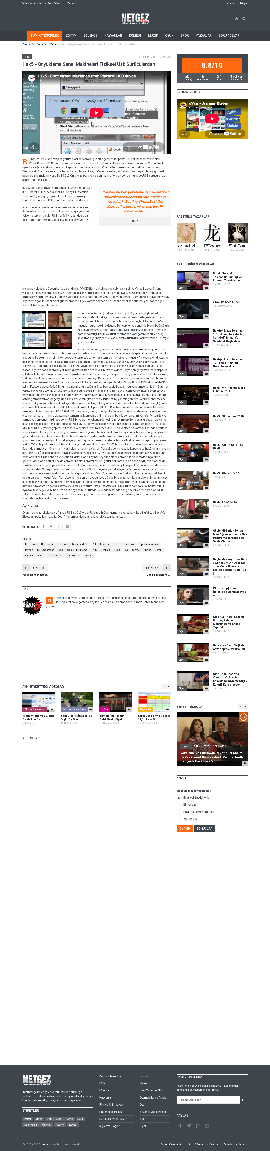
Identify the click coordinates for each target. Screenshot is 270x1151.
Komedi (144, 1076)
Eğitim (103, 1083)
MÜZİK (153, 35)
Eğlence (104, 1090)
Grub (94, 549)
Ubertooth (31, 544)
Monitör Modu (80, 544)
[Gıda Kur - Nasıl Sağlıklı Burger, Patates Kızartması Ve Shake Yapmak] (206, 631)
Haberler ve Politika (111, 1111)
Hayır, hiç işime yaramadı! (199, 811)
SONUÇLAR (204, 828)
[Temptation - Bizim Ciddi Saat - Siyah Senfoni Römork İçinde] (115, 702)
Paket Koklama (101, 544)
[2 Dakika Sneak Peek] (206, 316)
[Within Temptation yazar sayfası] (238, 233)
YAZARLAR (203, 35)
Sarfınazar (129, 544)
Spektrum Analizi (149, 544)
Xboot (147, 549)
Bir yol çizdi (190, 804)
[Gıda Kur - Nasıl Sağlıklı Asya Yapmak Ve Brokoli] (206, 659)
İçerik (69, 1118)
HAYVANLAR (113, 35)
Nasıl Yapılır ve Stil (151, 1090)
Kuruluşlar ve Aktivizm (113, 1118)
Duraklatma (73, 555)
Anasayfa (28, 44)
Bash (40, 555)
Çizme (136, 549)
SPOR (185, 35)
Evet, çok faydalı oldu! (196, 797)
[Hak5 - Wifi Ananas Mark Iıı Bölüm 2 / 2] (206, 402)
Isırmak (29, 555)
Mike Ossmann (45, 549)
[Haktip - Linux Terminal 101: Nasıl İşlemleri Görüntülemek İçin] (206, 373)
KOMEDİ (135, 35)
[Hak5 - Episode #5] (206, 516)
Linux (117, 544)
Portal (27, 1118)
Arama (230, 3)
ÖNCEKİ (38, 568)
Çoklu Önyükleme (77, 549)
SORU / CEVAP (229, 35)
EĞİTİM (71, 35)
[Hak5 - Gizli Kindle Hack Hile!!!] (206, 459)
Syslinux (105, 549)
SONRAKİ (152, 568)
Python (29, 549)
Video (39, 1118)
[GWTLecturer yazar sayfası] (212, 233)
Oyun (143, 1104)
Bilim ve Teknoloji (110, 1076)
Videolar (42, 44)
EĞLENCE (90, 35)
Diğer (53, 44)
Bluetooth (62, 544)
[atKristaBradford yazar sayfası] (186, 233)
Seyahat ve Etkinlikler (153, 1111)
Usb (60, 549)
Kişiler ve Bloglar (109, 1126)
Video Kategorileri (32, 3)
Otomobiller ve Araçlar (75, 709)
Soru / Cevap (55, 3)
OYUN (169, 35)
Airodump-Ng (55, 555)
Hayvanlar (145, 709)
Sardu (158, 549)
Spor (143, 1118)
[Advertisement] (96, 256)
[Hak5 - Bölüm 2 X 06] (206, 488)
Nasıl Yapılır (31, 1124)
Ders (80, 1118)
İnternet (60, 1124)
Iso (126, 549)
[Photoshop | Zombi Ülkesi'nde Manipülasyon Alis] (206, 602)
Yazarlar (71, 3)
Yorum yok (190, 818)
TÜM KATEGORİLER (45, 35)
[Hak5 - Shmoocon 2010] (206, 430)
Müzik (105, 709)
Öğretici (46, 1124)
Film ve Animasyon (35, 709)
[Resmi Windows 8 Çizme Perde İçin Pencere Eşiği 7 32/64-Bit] (38, 702)
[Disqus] (96, 798)
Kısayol (89, 555)
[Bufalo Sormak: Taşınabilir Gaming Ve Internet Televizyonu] (206, 287)
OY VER (184, 828)
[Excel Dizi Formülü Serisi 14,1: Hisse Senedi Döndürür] (154, 702)
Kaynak (73, 1124)
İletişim (243, 3)
